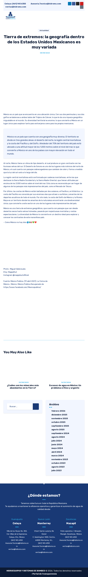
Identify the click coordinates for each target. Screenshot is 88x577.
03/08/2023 (24, 382)
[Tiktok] (81, 7)
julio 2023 (56, 470)
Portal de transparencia (44, 574)
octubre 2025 (58, 422)
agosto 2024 (58, 437)
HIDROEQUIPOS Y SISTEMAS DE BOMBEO (26, 571)
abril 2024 (56, 452)
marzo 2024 (57, 455)
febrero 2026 (58, 411)
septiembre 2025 (60, 426)
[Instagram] (77, 3)
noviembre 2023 (59, 459)
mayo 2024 (57, 448)
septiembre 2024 (60, 433)
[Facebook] (73, 3)
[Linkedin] (69, 3)
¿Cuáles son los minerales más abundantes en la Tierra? (23, 386)
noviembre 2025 (59, 418)
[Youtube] (81, 3)
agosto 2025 (58, 429)
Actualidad (44, 30)
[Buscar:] (23, 406)
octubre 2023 (58, 463)
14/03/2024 (66, 382)
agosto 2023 (58, 467)
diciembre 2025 (59, 415)
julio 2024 (56, 441)
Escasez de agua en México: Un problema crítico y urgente (65, 386)
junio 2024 (56, 444)
